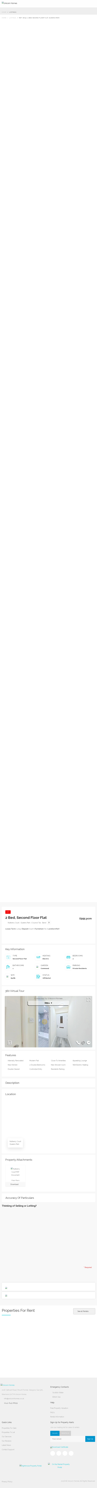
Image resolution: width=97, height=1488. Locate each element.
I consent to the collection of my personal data (23, 1267)
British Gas (56, 1397)
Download (14, 1184)
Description (12, 1082)
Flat (3, 1327)
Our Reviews (6, 1441)
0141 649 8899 (10, 1403)
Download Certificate (60, 1447)
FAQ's (52, 1412)
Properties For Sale (9, 1428)
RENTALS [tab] (65, 1433)
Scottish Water (58, 1393)
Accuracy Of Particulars (19, 1197)
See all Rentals (83, 1311)
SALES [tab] (54, 1433)
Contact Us (16, 1275)
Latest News (6, 1445)
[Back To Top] (83, 1481)
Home (4, 12)
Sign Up (90, 1439)
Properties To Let (8, 1432)
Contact (47, 1363)
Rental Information (57, 1417)
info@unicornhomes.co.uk (13, 1399)
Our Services (6, 1437)
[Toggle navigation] (93, 4)
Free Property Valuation (59, 1408)
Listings (12, 12)
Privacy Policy (50, 1267)
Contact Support (8, 1449)
